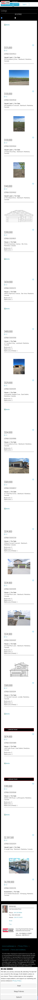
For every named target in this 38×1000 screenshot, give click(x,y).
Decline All (19, 997)
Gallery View (6, 18)
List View (19, 18)
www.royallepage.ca (9, 946)
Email (13, 6)
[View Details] (19, 33)
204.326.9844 (18, 913)
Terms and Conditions (18, 950)
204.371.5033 (16, 5)
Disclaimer (5, 950)
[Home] (5, 3)
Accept (19, 985)
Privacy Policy (17, 981)
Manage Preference (19, 991)
